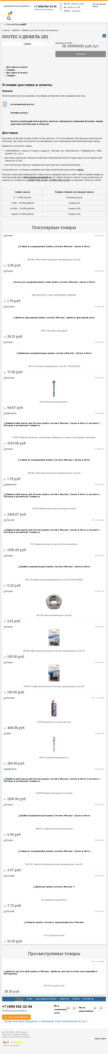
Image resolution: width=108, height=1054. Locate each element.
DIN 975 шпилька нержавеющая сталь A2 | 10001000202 (54, 366)
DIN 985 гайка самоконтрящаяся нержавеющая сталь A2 (54, 473)
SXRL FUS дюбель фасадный (54, 331)
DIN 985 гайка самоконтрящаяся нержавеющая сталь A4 (54, 259)
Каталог (10, 24)
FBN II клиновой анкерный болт (54, 402)
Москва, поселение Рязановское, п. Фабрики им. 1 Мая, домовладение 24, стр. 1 (46, 1021)
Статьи (76, 999)
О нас (29, 999)
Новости (64, 999)
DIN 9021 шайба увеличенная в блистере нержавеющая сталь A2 (54, 686)
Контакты (88, 999)
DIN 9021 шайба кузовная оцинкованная (54, 829)
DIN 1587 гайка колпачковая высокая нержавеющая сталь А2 (54, 864)
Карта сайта (100, 1038)
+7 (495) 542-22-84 (45, 6)
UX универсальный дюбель (54, 900)
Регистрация (99, 4)
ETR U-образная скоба (54, 935)
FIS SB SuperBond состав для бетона (54, 722)
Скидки (10, 70)
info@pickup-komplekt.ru (44, 9)
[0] (9, 15)
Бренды (19, 24)
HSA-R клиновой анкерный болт (54, 757)
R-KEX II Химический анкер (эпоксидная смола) (54, 508)
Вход (95, 6)
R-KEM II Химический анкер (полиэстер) (54, 793)
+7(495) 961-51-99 (59, 180)
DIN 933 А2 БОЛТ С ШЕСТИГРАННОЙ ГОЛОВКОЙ (54, 295)
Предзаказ (81, 54)
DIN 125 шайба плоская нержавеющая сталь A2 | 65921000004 (54, 580)
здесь (80, 170)
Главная (19, 999)
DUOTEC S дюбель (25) (54, 986)
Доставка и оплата (17, 67)
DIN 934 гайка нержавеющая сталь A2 (54, 615)
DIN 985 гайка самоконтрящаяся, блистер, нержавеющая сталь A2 (54, 651)
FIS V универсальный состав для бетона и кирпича (54, 544)
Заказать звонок (18, 1017)
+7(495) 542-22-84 (36, 180)
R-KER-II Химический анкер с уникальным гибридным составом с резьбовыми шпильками (54, 437)
